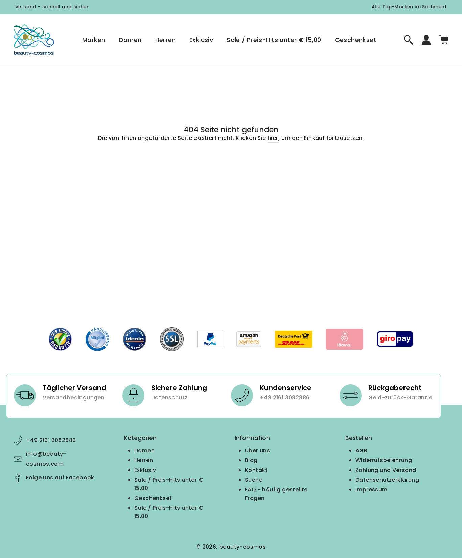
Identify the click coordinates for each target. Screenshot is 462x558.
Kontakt (256, 470)
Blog (251, 460)
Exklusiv (201, 39)
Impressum (371, 489)
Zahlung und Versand (385, 470)
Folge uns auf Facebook (60, 477)
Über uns (257, 450)
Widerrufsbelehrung (383, 460)
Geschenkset (355, 39)
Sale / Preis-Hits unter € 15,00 (274, 39)
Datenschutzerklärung (387, 480)
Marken (93, 39)
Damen (130, 39)
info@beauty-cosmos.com (46, 459)
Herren (165, 39)
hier (273, 138)
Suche (253, 480)
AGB (361, 450)
